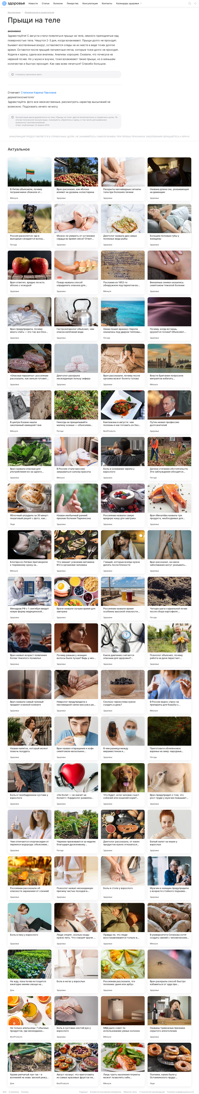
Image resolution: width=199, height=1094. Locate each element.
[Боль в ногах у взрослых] (76, 971)
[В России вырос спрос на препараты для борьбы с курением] (169, 692)
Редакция (83, 1092)
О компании (14, 1092)
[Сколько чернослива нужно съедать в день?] (123, 692)
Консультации (14, 12)
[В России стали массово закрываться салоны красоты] (76, 459)
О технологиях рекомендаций (152, 1092)
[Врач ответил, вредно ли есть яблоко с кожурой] (29, 272)
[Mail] (4, 3)
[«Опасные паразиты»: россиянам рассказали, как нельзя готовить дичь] (29, 365)
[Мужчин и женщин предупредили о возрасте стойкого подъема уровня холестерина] (169, 878)
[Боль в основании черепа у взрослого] (123, 459)
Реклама (25, 1092)
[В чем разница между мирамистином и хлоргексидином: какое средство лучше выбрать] (123, 738)
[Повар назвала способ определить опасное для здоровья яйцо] (76, 272)
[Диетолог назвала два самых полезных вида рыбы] (123, 226)
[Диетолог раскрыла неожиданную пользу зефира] (76, 365)
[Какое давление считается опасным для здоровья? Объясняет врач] (123, 645)
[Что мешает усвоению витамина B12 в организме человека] (76, 552)
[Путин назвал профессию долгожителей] (169, 412)
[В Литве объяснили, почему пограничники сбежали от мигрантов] (29, 179)
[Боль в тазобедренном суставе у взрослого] (29, 785)
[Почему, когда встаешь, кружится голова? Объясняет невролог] (169, 319)
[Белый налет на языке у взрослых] (169, 831)
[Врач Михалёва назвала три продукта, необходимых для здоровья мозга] (169, 505)
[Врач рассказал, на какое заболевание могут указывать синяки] (169, 552)
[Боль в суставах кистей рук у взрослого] (76, 1018)
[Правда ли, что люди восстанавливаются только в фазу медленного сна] (123, 925)
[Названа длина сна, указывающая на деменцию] (169, 179)
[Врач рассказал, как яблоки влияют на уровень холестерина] (76, 179)
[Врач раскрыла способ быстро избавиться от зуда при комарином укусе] (169, 971)
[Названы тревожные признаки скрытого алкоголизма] (169, 1018)
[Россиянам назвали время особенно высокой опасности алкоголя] (123, 598)
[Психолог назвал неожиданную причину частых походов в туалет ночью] (76, 878)
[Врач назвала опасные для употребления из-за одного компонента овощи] (29, 459)
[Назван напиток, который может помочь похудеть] (29, 738)
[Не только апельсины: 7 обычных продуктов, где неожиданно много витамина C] (29, 1018)
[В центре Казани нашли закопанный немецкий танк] (29, 412)
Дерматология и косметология (39, 12)
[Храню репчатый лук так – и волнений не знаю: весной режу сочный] (29, 1064)
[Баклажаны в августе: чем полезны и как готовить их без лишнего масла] (123, 412)
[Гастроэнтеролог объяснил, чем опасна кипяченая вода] (76, 319)
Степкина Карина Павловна (38, 92)
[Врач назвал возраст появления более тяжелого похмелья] (29, 645)
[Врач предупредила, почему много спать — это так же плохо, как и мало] (29, 319)
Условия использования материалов (105, 1092)
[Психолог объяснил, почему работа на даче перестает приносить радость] (169, 645)
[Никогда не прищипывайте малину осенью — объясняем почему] (76, 412)
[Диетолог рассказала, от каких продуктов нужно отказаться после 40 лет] (123, 831)
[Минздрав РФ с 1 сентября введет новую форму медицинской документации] (29, 598)
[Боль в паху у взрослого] (29, 925)
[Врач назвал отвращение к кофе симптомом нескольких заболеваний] (76, 738)
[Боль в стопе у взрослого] (123, 878)
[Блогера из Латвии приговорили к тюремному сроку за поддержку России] (29, 552)
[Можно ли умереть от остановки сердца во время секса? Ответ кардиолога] (76, 226)
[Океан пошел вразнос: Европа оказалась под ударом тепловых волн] (123, 319)
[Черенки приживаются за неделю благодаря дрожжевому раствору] (76, 831)
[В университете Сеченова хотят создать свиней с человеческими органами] (169, 925)
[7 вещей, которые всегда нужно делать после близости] (123, 552)
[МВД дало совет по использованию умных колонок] (123, 1018)
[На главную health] (15, 3)
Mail (4, 1092)
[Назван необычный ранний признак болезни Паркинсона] (76, 505)
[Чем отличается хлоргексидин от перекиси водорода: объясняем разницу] (29, 831)
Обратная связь (130, 1092)
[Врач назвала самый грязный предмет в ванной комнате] (29, 692)
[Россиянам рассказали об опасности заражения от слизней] (29, 878)
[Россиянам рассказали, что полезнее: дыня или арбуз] (123, 971)
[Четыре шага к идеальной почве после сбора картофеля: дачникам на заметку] (169, 598)
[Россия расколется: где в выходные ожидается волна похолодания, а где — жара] (29, 226)
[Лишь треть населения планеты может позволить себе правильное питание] (123, 1064)
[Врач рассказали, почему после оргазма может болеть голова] (123, 365)
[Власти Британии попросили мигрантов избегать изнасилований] (169, 365)
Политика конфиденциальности (180, 1092)
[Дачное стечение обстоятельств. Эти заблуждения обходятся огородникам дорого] (169, 459)
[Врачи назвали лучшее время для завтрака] (76, 598)
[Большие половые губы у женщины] (169, 226)
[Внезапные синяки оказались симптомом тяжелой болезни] (169, 272)
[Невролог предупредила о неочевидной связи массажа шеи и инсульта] (76, 692)
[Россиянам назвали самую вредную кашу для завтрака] (123, 505)
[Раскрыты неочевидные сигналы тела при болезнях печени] (123, 179)
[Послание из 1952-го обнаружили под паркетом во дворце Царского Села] (123, 272)
